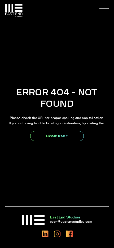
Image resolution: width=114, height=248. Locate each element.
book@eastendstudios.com (71, 222)
